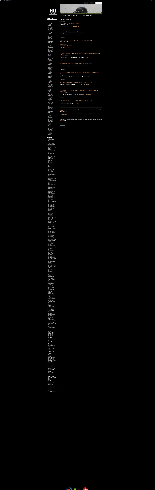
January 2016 (50, 103)
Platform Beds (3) (51, 259)
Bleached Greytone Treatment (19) (51, 155)
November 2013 (50, 119)
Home (61, 15)
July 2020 (49, 62)
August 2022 (50, 42)
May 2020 (49, 64)
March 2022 (50, 46)
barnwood (51, 332)
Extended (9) (50, 192)
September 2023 (50, 31)
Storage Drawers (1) (51, 294)
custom (49, 336)
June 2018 (50, 81)
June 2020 (50, 63)
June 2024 (50, 24)
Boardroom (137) (50, 157)
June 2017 (50, 90)
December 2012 (50, 127)
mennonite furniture (52, 360)
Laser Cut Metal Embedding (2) (50, 219)
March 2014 (50, 116)
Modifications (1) (50, 236)
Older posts (62, 21)
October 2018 (50, 78)
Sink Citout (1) (50, 285)
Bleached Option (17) (51, 156)
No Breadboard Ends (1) (52, 239)
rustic (49, 380)
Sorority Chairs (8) (51, 289)
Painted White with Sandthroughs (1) (51, 251)
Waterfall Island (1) (51, 319)
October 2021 (50, 50)
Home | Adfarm (62, 117)
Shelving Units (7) (51, 283)
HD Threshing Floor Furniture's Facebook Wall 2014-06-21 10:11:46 (76, 100)
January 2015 (50, 108)
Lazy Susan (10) (50, 220)
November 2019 (50, 68)
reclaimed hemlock (51, 368)
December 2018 (50, 76)
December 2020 (50, 58)
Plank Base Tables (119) (52, 258)
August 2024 (50, 23)
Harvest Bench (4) (51, 205)
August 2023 (50, 32)
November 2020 (50, 59)
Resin (49, 379)
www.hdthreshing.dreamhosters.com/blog (56, 391)
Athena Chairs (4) (51, 143)
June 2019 (50, 72)
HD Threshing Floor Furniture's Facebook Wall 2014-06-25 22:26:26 (76, 40)
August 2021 (50, 52)
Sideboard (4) (50, 284)
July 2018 (49, 80)
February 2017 (50, 93)
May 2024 (49, 25)
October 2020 (50, 60)
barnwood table (50, 333)
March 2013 (50, 125)
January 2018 (50, 85)
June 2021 (50, 53)
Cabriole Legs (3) (51, 163)
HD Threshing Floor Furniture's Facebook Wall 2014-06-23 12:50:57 (76, 82)
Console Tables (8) (51, 169)
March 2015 (50, 106)
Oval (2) (49, 249)
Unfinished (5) (50, 313)
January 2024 (50, 28)
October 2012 (50, 129)
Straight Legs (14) (51, 297)
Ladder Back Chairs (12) (52, 217)
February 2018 (50, 84)
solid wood (50, 385)
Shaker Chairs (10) (51, 281)
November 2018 (50, 77)
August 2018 (50, 79)
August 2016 (50, 97)
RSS (51, 400)
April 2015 (49, 105)
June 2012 (50, 132)
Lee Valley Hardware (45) (52, 221)
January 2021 (50, 57)
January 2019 (50, 75)
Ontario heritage (50, 362)
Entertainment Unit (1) (51, 189)
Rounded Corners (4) (51, 276)
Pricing (91, 15)
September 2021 (50, 51)
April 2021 (49, 55)
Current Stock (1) (51, 173)
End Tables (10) (50, 188)
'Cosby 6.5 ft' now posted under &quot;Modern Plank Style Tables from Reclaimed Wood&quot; (79, 91)
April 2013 (49, 124)
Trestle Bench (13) (51, 308)
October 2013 (50, 120)
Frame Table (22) (51, 195)
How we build (78, 15)
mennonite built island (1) (52, 231)
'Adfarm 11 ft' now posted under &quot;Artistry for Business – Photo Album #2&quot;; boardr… (80, 109)
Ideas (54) (49, 211)
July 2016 (49, 98)
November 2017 (50, 87)
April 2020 (49, 65)
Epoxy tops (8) (50, 190)
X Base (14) (50, 326)
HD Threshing (52, 11)
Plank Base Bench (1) (51, 257)
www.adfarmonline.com (63, 114)
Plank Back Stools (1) (51, 256)
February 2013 (50, 126)
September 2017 (50, 88)
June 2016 (50, 99)
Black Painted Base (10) (52, 150)
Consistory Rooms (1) (51, 168)
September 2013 (50, 121)
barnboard (50, 331)
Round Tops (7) (50, 273)
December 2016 (50, 95)
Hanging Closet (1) (51, 204)
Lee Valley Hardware (51, 359)
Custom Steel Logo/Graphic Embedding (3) (52, 180)
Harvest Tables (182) (51, 206)
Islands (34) (50, 214)
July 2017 (49, 89)
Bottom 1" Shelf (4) (51, 158)
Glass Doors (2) (50, 196)
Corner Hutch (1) (50, 170)
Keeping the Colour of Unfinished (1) (51, 215)
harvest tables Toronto (51, 345)
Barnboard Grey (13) (51, 144)
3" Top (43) (50, 138)
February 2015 (50, 107)
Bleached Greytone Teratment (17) (51, 154)
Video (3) (49, 318)
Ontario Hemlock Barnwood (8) (50, 248)
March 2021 (50, 56)
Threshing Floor (51, 387)
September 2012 (50, 130)
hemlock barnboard (51, 357)
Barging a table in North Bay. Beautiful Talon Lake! (72, 32)
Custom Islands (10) (51, 177)
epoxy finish (50, 339)
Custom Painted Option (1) (52, 178)
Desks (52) (50, 183)
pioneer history (50, 366)
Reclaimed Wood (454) (51, 265)
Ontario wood (51, 365)
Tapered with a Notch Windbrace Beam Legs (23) (52, 307)
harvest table (50, 344)
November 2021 (50, 49)
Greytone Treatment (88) (52, 198)
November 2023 (50, 30)
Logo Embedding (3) (51, 225)
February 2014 (50, 117)
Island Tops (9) (50, 213)
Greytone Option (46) (51, 197)
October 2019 (50, 69)
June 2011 (49, 135)
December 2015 (50, 104)
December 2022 (50, 39)
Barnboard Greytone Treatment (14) (51, 145)
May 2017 (49, 91)
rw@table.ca (152, 0)
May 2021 (49, 54)
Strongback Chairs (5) (51, 299)
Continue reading (76, 26)
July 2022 (49, 43)
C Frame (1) (50, 161)
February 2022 (50, 47)
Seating (68, 15)
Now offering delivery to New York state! (69, 23)
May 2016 (49, 100)
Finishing (83, 15)
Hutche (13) (50, 209)
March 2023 (50, 36)
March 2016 (50, 101)
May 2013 (49, 123)
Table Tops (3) (50, 300)
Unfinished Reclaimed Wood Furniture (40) (51, 315)
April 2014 (49, 115)
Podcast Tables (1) (51, 260)
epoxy (50, 337)
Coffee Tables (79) (51, 167)
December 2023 (50, 29)
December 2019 (50, 67)
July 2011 (49, 134)
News (86, 3)
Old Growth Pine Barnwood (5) (50, 244)
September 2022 (50, 41)
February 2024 (50, 27)
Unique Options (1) (51, 316)
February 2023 (50, 37)
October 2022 (50, 40)
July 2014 (49, 113)
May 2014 (49, 114)
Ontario (50, 361)
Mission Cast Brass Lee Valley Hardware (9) (51, 235)
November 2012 (50, 128)
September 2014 (50, 111)
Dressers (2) (50, 186)
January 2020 (50, 66)
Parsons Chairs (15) (51, 252)
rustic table (50, 384)
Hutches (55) (50, 210)
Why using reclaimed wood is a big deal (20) (51, 322)
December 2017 (50, 86)
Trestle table (50, 390)
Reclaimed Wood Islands (63, 44)
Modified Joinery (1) (51, 237)
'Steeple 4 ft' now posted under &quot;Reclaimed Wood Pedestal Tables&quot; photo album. (80, 73)
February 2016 (50, 102)
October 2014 (50, 110)
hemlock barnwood (51, 358)
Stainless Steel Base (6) (51, 291)
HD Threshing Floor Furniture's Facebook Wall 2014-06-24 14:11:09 (76, 63)
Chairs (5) (49, 166)
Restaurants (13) (50, 271)
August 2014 (50, 112)
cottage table (50, 335)
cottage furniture (50, 334)
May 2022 (49, 44)
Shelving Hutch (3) (51, 282)
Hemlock (50, 356)
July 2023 (49, 33)
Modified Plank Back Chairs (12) (51, 238)
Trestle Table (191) (51, 309)
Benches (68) (50, 149)
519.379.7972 (8, 0)
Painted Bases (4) (51, 250)
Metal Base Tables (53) (51, 232)
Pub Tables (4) (50, 263)
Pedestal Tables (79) (51, 253)
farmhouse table (50, 340)
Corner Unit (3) (50, 171)
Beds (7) (49, 148)
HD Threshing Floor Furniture (51, 352)
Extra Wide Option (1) (51, 193)
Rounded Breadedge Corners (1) (51, 275)
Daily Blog (99, 3)
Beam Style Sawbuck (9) (52, 147)
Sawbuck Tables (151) (51, 278)
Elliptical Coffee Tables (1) (52, 187)
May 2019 (49, 73)
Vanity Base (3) (50, 317)
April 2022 (49, 45)
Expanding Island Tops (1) (52, 191)
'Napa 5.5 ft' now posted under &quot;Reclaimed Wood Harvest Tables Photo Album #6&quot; (80, 53)
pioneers (49, 367)
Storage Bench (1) (51, 293)
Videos (92, 3)
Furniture (73, 15)
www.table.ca (50, 392)
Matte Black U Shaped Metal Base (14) (51, 228)
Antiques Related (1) (51, 141)
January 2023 (50, 38)
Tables (64, 15)
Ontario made (51, 363)
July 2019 (49, 71)
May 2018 (49, 82)
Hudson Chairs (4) (51, 208)
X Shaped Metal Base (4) (52, 327)
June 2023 (50, 34)
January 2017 (50, 94)
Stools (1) (49, 292)
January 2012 (50, 133)
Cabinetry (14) (50, 162)
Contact (87, 15)
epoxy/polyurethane (52, 338)
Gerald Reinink (50, 342)
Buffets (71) (50, 160)
